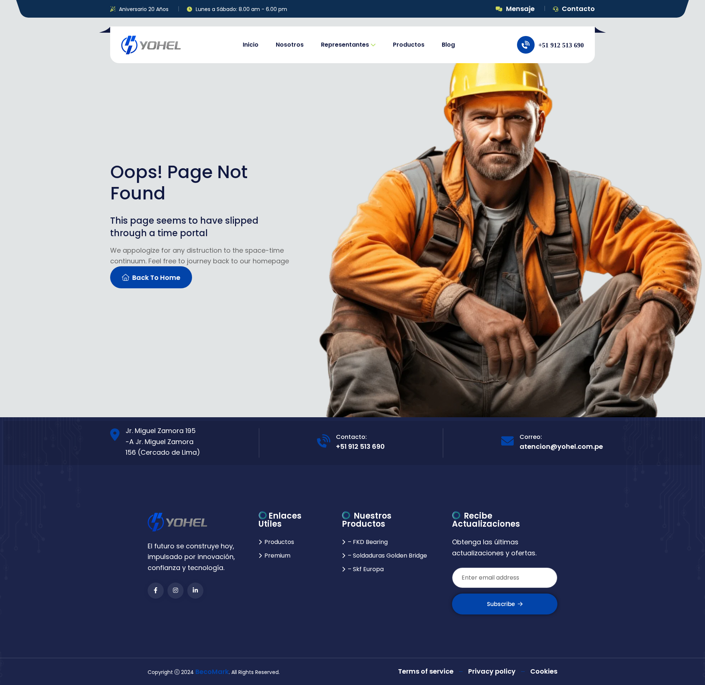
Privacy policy (492, 671)
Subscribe (501, 604)
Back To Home (156, 277)
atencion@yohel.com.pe (561, 446)
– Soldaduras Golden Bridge (387, 555)
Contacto (578, 8)
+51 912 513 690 (360, 446)
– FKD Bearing (368, 542)
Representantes (345, 44)
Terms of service (425, 671)
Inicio (250, 44)
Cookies (543, 671)
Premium (277, 555)
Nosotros (290, 44)
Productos (408, 44)
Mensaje (520, 8)
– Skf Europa (366, 569)
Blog (448, 44)
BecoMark (212, 671)
